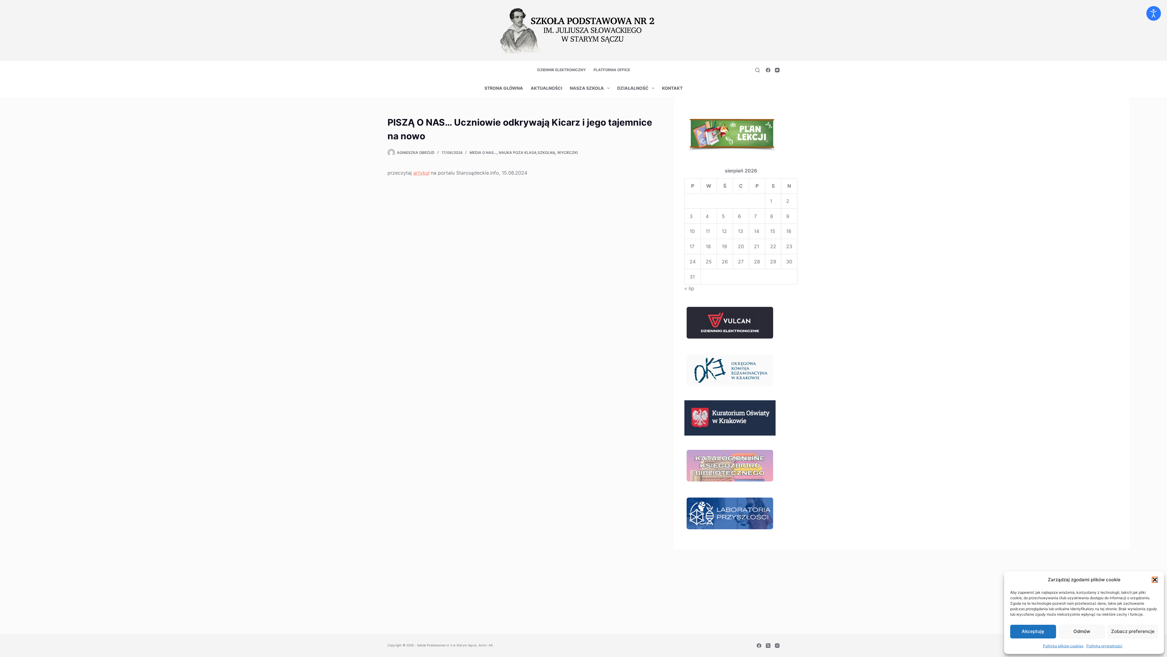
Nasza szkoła (587, 88)
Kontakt (672, 88)
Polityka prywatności (1104, 646)
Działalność (633, 88)
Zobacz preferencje (1133, 631)
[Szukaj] (757, 70)
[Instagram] (777, 645)
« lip (689, 288)
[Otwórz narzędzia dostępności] (1153, 13)
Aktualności (546, 88)
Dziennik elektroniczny (561, 70)
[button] (1155, 580)
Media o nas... (483, 152)
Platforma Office (612, 70)
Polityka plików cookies (1063, 646)
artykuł (421, 173)
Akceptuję (1033, 631)
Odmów (1081, 631)
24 (693, 262)
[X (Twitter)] (768, 645)
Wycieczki (567, 152)
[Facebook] (768, 70)
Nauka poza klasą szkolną (527, 152)
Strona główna (503, 88)
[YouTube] (777, 70)
